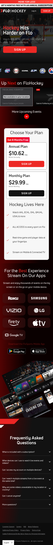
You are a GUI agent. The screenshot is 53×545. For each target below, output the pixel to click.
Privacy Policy (25, 530)
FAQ (24, 527)
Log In (34, 11)
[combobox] (8, 542)
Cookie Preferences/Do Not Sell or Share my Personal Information (23, 534)
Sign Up (46, 11)
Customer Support (8, 527)
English (6, 543)
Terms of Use (36, 530)
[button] (26, 115)
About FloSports (33, 527)
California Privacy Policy (10, 530)
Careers (18, 527)
